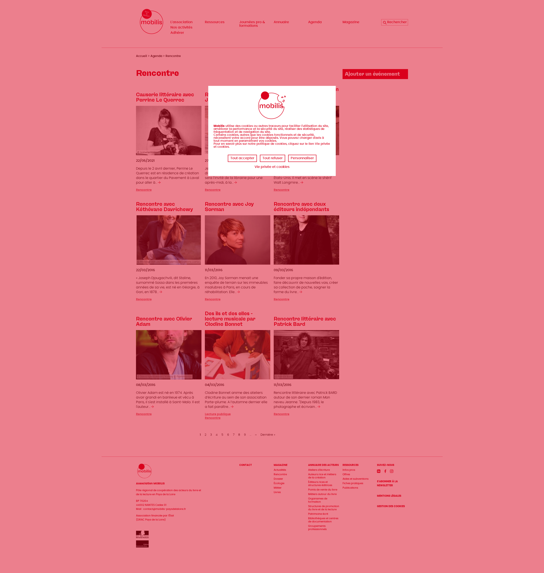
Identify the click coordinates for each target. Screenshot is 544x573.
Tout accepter (242, 158)
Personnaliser (302, 158)
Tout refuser (272, 158)
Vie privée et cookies (272, 167)
